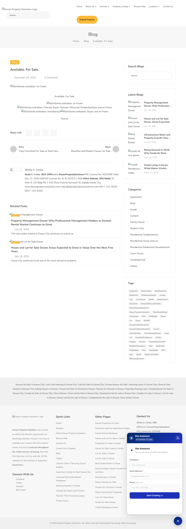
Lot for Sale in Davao (104, 453)
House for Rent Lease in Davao (109, 448)
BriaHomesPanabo (149, 295)
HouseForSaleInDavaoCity (139, 329)
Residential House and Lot (144, 241)
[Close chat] (178, 438)
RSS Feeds (20, 490)
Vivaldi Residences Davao (106, 507)
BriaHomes (133, 295)
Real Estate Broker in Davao (107, 463)
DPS (143, 316)
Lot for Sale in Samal (104, 458)
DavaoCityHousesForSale (151, 303)
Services (104, 6)
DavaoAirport (162, 299)
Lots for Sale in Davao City (91, 384)
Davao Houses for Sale (105, 482)
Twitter (18, 482)
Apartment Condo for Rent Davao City (73, 472)
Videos (133, 266)
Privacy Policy (62, 500)
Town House (136, 253)
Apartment (136, 197)
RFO (163, 350)
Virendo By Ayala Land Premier (70, 490)
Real (151, 346)
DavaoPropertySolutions (139, 308)
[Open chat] (178, 521)
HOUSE (147, 320)
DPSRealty (153, 316)
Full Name (134, 460)
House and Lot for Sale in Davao (110, 438)
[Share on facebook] (29, 133)
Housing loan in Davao (105, 477)
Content (134, 215)
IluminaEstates (135, 333)
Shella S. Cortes (34, 170)
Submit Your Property (66, 448)
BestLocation (146, 291)
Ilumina (156, 329)
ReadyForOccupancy (137, 346)
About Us (90, 6)
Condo (133, 209)
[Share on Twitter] (37, 133)
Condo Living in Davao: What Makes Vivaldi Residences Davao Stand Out (157, 169)
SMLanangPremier (136, 358)
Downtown (133, 316)
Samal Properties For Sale (107, 423)
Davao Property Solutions (139, 312)
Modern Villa (137, 228)
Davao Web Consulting (125, 523)
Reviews (60, 428)
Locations (153, 6)
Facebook (19, 479)
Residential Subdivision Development (150, 247)
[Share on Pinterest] (53, 133)
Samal (138, 354)
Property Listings (121, 6)
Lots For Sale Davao (104, 497)
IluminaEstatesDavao (152, 333)
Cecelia (162, 295)
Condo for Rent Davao (105, 502)
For (130, 320)
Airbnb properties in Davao (68, 485)
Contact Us (168, 6)
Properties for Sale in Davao (108, 443)
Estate (163, 316)
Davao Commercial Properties (108, 492)
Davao (151, 299)
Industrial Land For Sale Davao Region (112, 428)
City (131, 299)
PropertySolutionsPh (157, 342)
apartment (133, 291)
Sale (131, 354)
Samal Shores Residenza (106, 433)
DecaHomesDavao (160, 312)
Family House (137, 222)
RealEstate (160, 346)
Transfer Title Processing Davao (70, 495)
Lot (130, 337)
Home (79, 6)
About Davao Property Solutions (71, 433)
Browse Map (139, 6)
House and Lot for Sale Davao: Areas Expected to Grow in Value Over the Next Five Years (156, 123)
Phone (136, 482)
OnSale (158, 337)
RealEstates (134, 350)
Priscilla (142, 342)
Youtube (19, 486)
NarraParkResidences (144, 337)
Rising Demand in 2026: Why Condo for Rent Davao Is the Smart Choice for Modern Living (157, 154)
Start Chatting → (155, 495)
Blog (86, 41)
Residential (153, 350)
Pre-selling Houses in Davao (44, 389)
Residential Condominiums (144, 234)
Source (64, 118)
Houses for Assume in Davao (108, 487)
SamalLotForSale (151, 354)
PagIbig (132, 342)
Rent (144, 350)
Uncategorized (137, 259)
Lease (166, 333)
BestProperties (161, 291)
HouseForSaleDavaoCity (139, 325)
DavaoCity (133, 303)
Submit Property (87, 19)
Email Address (136, 471)
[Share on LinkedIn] (45, 133)
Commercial (140, 299)
